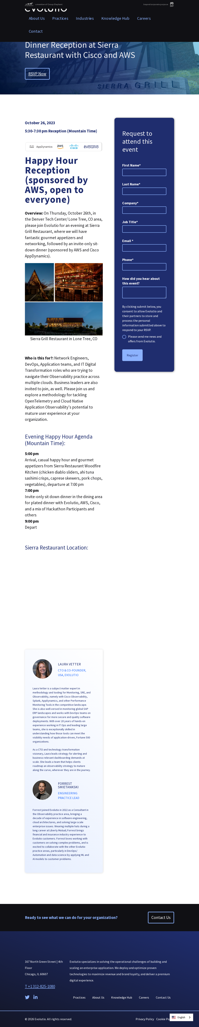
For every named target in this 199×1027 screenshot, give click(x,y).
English (181, 1017)
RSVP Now (37, 73)
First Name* (131, 165)
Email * (127, 241)
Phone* (128, 259)
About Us (37, 18)
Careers (144, 18)
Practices (79, 997)
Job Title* (130, 222)
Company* (130, 203)
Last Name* (131, 184)
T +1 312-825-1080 (40, 986)
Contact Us (161, 917)
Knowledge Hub (115, 18)
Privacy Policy (145, 1019)
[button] (60, 18)
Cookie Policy (165, 1019)
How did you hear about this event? (141, 280)
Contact (36, 31)
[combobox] (181, 1017)
